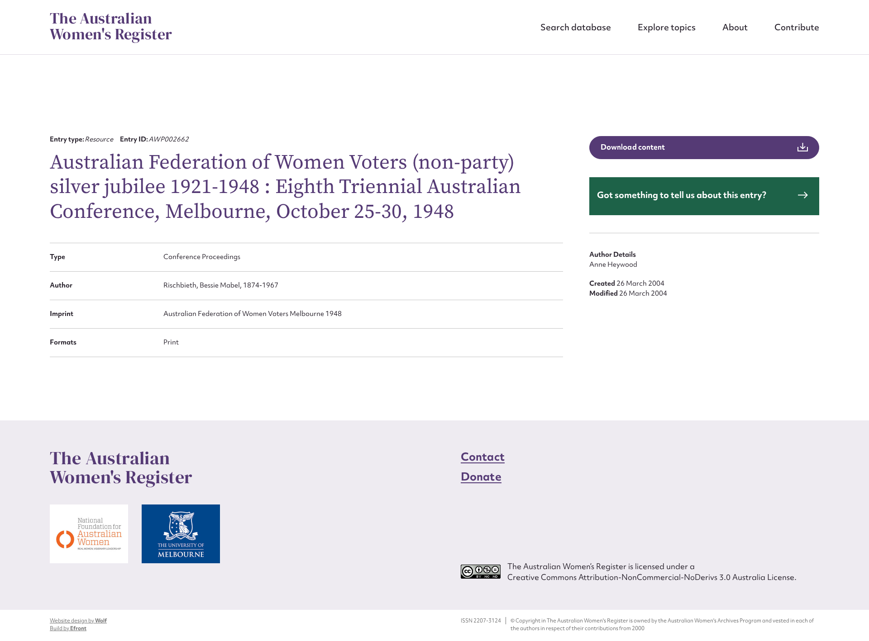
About (735, 27)
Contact (483, 456)
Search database (575, 27)
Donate (481, 476)
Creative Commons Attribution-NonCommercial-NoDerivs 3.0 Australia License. (652, 577)
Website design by (78, 620)
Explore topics (667, 27)
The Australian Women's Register (111, 26)
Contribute (796, 27)
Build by (68, 628)
